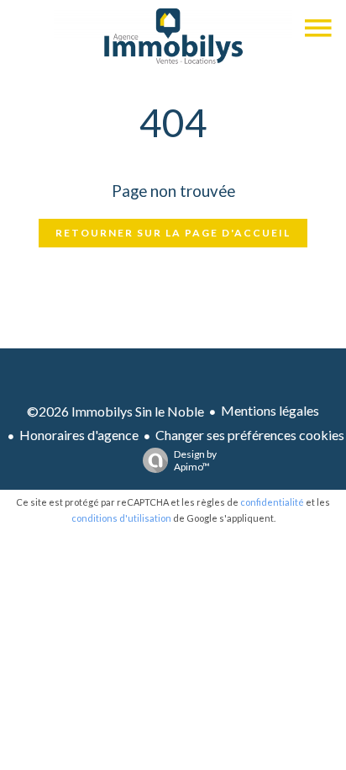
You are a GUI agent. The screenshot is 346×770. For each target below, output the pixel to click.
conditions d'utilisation (121, 517)
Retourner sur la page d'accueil (173, 232)
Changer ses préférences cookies (249, 435)
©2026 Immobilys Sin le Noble (115, 411)
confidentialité (272, 502)
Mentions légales (270, 410)
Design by (195, 460)
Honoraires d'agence (79, 435)
